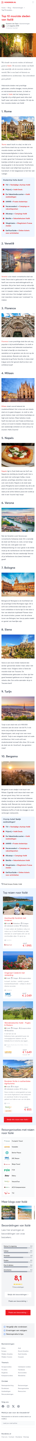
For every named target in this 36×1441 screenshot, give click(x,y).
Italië (9, 65)
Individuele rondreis (24, 1367)
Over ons (4, 1437)
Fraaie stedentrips (20, 202)
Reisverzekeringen (7, 1394)
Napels (4, 471)
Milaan (4, 406)
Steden (15, 884)
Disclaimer (18, 1437)
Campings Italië (21, 214)
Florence (4, 341)
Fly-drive (4, 1370)
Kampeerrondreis (7, 1375)
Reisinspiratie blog (7, 1385)
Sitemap (26, 1437)
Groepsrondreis (6, 1367)
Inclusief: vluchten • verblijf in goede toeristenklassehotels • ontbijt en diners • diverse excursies (18, 984)
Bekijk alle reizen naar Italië (17, 1119)
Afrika (3, 1348)
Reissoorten (22, 1391)
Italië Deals (17, 189)
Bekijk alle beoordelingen (17, 1294)
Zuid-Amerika (22, 1354)
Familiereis (21, 1370)
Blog (9, 8)
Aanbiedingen (6, 1391)
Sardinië (8, 940)
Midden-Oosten (6, 1357)
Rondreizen (5, 1388)
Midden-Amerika (7, 1354)
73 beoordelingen (18, 1287)
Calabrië (9, 990)
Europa (10, 884)
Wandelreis (21, 1375)
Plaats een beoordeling (17, 1301)
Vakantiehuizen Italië (21, 218)
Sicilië (8, 1103)
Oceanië (21, 1357)
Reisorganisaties (23, 1388)
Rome (4, 144)
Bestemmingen (18, 8)
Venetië (4, 277)
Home (3, 8)
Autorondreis (22, 1372)
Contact (11, 1437)
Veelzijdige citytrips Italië (20, 185)
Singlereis (4, 1372)
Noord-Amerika (23, 1351)
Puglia (8, 1045)
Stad (5, 884)
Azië (19, 1348)
